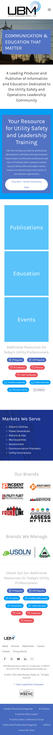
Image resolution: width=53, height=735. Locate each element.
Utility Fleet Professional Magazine (20, 724)
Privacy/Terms (20, 651)
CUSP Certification (28, 375)
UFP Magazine (38, 360)
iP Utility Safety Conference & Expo (26, 719)
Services (15, 646)
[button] (49, 9)
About (5, 646)
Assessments (16, 606)
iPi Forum (39, 367)
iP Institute (13, 598)
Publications (28, 646)
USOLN (46, 724)
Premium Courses (20, 390)
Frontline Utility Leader (38, 598)
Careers (41, 646)
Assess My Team (27, 730)
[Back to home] (24, 9)
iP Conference (19, 367)
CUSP (18, 613)
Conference (36, 613)
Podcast (40, 390)
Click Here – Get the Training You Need (26, 184)
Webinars (28, 620)
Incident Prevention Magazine (18, 708)
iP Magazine (17, 360)
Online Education (42, 382)
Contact (6, 651)
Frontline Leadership (16, 382)
